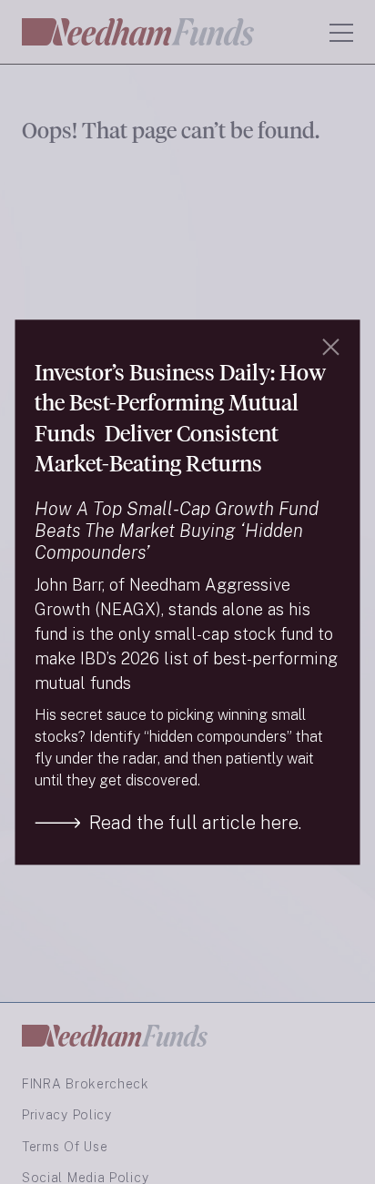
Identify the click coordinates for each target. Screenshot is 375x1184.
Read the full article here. (195, 823)
